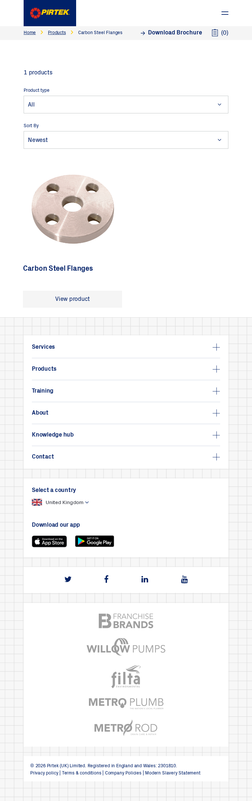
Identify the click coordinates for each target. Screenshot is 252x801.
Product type (37, 90)
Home (30, 33)
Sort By (31, 126)
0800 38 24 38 (207, 9)
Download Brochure (175, 33)
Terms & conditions (81, 773)
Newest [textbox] (38, 141)
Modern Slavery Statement (172, 773)
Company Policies (123, 773)
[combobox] (126, 104)
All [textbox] (31, 105)
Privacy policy (44, 773)
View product (72, 300)
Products (57, 33)
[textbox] (53, 502)
